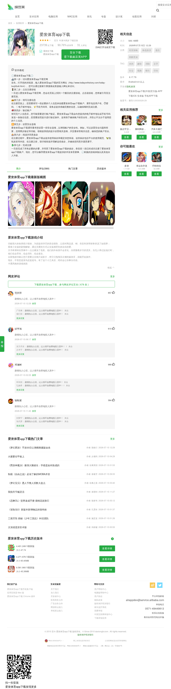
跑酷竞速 (133, 57)
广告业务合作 (57, 603)
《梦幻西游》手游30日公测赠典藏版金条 (29, 447)
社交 (131, 70)
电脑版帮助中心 (101, 592)
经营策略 (133, 50)
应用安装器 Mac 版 (15, 592)
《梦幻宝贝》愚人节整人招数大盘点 (26, 483)
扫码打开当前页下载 (105, 47)
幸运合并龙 (141, 165)
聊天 (147, 70)
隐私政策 (131, 86)
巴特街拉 (156, 165)
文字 (156, 63)
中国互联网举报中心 (103, 614)
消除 (147, 63)
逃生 (157, 50)
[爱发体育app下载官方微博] (152, 585)
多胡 (126, 165)
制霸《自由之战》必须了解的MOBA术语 (29, 474)
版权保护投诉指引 (102, 603)
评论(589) (44, 168)
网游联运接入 (57, 607)
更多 (112, 276)
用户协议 (98, 596)
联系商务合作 (57, 599)
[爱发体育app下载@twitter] (159, 585)
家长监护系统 (100, 607)
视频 (139, 70)
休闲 (131, 63)
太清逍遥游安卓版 (17, 527)
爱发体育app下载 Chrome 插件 (21, 596)
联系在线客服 (158, 612)
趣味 (139, 63)
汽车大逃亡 (156, 129)
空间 (156, 70)
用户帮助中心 (100, 589)
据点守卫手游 (126, 129)
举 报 (2, 344)
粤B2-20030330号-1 (55, 640)
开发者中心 (56, 596)
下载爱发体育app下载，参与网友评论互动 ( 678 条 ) (61, 284)
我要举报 (98, 610)
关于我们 (55, 589)
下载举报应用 (100, 617)
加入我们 (55, 592)
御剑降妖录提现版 (141, 129)
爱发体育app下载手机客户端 (20, 589)
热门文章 (73, 168)
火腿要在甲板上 (16, 456)
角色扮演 (146, 50)
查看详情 (107, 548)
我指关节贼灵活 (16, 491)
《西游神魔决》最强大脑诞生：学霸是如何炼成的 (33, 465)
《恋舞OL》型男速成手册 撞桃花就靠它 (28, 500)
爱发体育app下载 (16, 7)
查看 (126, 137)
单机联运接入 (57, 610)
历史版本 (101, 168)
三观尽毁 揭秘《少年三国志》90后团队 (28, 518)
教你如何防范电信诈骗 (154, 617)
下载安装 (74, 40)
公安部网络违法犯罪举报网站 (116, 640)
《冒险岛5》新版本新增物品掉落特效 (27, 509)
